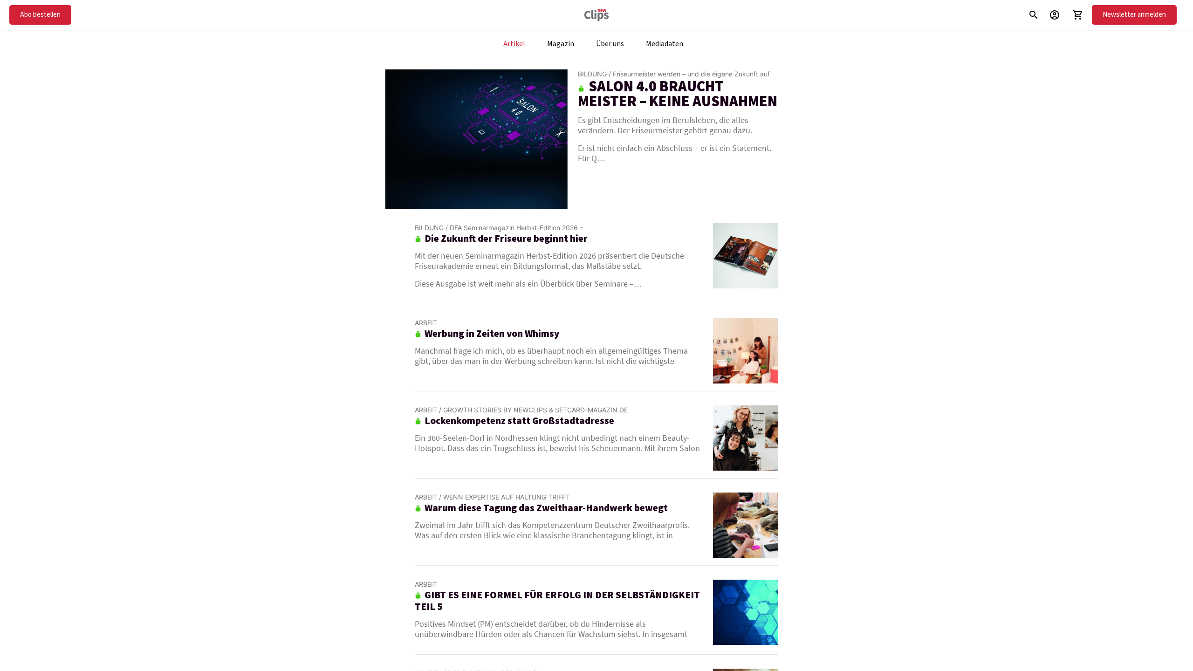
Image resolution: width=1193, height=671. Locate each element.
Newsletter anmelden (1134, 15)
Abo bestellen (40, 15)
